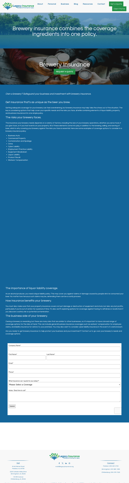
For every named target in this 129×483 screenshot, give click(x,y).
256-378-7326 (115, 472)
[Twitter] (62, 463)
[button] (40, 4)
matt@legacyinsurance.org (64, 466)
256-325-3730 (114, 466)
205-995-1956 (115, 469)
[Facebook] (59, 463)
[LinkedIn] (66, 463)
